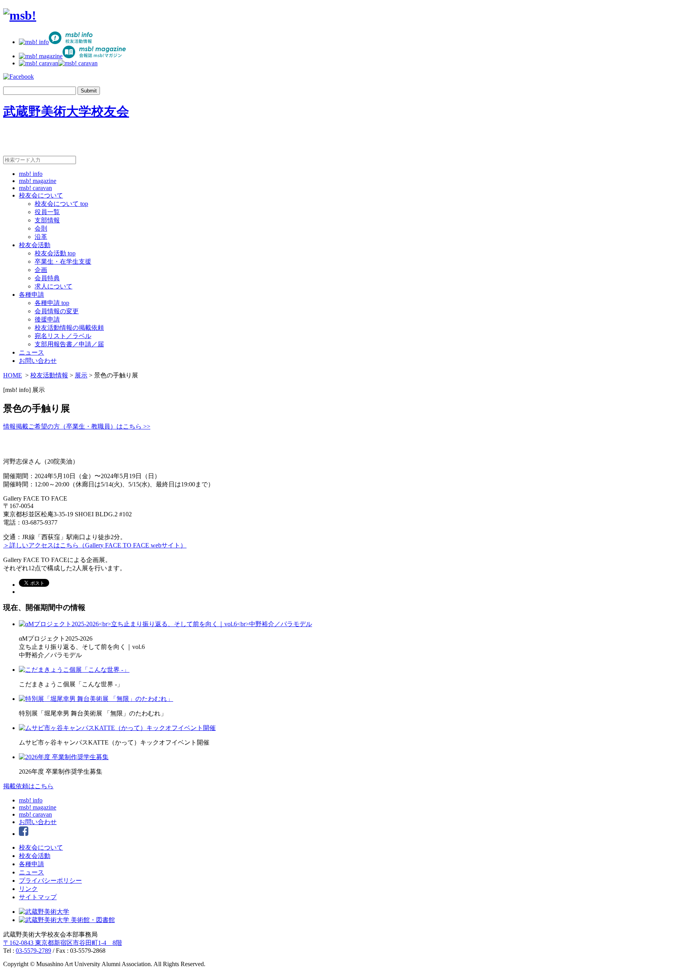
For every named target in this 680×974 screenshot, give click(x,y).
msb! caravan (35, 188)
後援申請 (47, 319)
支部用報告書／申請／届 (69, 344)
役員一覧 (47, 212)
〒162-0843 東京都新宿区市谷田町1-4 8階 (62, 942)
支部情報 (47, 220)
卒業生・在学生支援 (63, 261)
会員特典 (47, 278)
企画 (41, 269)
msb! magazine (37, 180)
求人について (53, 286)
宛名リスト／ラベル (63, 336)
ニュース (31, 352)
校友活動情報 (49, 375)
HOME (12, 375)
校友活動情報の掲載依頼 (69, 327)
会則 (41, 228)
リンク (28, 888)
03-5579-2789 (33, 950)
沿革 (41, 236)
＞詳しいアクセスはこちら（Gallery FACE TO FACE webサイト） (95, 545)
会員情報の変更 (57, 311)
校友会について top (61, 203)
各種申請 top (52, 302)
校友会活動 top (55, 253)
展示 (81, 375)
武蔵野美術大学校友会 (66, 111)
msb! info (30, 173)
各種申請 (31, 294)
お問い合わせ (38, 360)
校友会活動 (34, 245)
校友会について (41, 195)
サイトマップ (38, 897)
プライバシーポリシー (50, 880)
